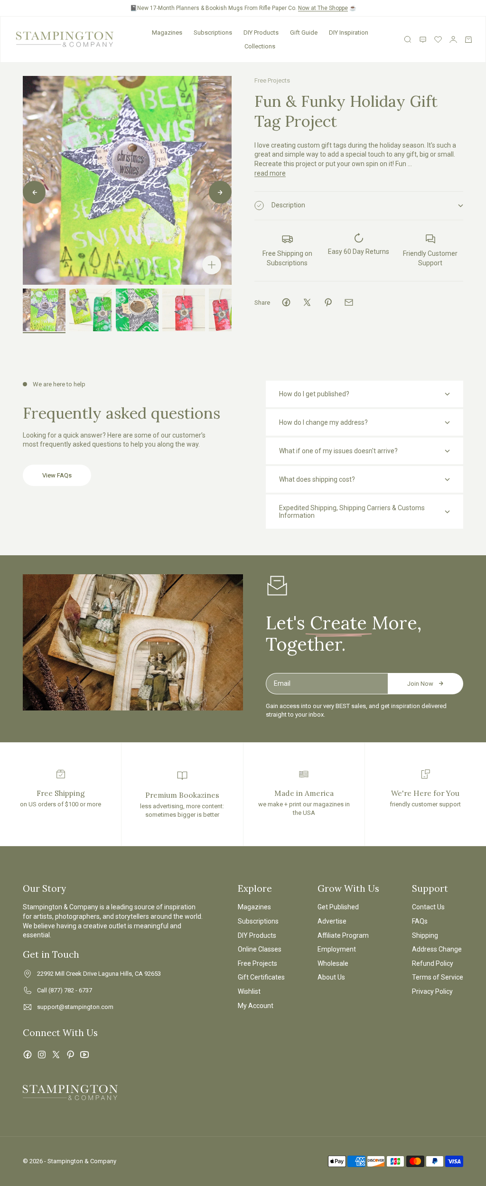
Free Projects (272, 80)
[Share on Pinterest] (328, 302)
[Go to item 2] (90, 310)
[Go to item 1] (44, 310)
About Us (331, 977)
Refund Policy (432, 963)
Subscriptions (213, 32)
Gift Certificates (261, 977)
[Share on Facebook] (286, 302)
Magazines (167, 32)
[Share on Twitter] (307, 302)
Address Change (437, 949)
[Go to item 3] (137, 310)
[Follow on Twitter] (56, 1054)
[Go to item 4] (183, 310)
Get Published (338, 907)
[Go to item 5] (230, 310)
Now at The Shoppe (323, 8)
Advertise (332, 921)
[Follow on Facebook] (27, 1054)
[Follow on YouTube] (84, 1054)
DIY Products (261, 32)
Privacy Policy (432, 991)
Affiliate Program (343, 935)
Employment (337, 949)
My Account (255, 1005)
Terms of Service (437, 977)
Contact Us (428, 907)
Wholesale (333, 963)
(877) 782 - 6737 (70, 990)
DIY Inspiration (348, 32)
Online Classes (259, 949)
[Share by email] (349, 302)
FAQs (420, 921)
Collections (259, 46)
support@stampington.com (75, 1006)
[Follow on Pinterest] (70, 1054)
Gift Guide (304, 32)
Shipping (425, 935)
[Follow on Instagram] (42, 1054)
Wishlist (249, 991)
